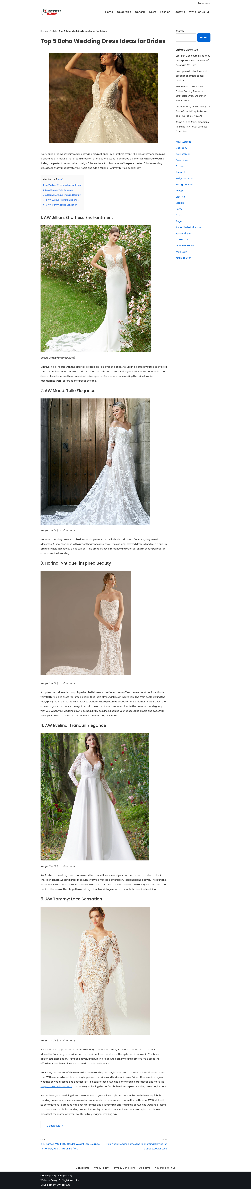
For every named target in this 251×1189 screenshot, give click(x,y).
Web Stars (182, 251)
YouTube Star (183, 257)
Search (180, 31)
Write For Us (197, 12)
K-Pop (179, 190)
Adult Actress (183, 141)
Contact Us (82, 1168)
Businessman (183, 154)
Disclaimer (145, 1168)
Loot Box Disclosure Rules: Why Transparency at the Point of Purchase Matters (193, 60)
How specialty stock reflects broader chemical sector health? (192, 75)
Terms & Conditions (124, 1168)
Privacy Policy (101, 1168)
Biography (181, 148)
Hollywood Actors (186, 178)
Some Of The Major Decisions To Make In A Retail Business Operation (192, 126)
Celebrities (124, 12)
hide (60, 179)
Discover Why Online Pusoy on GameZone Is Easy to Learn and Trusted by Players (193, 111)
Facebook (204, 3)
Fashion (165, 12)
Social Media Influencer (189, 227)
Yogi (64, 1180)
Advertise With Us (165, 1168)
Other (179, 215)
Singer (179, 221)
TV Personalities (185, 245)
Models (180, 203)
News (152, 12)
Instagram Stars (185, 184)
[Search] (208, 12)
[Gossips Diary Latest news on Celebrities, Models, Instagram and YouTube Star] (51, 12)
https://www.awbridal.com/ (56, 1086)
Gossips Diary (64, 1175)
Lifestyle (179, 12)
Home (109, 12)
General (140, 12)
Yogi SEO (65, 1185)
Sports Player (183, 233)
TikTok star (182, 239)
